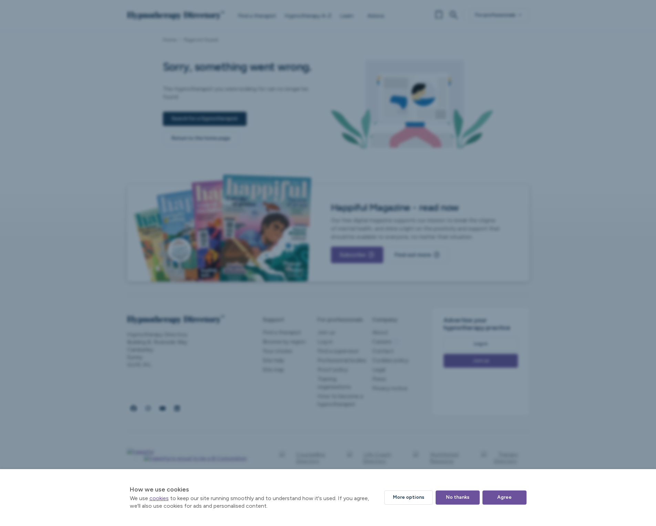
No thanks (457, 497)
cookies (159, 498)
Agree (504, 497)
